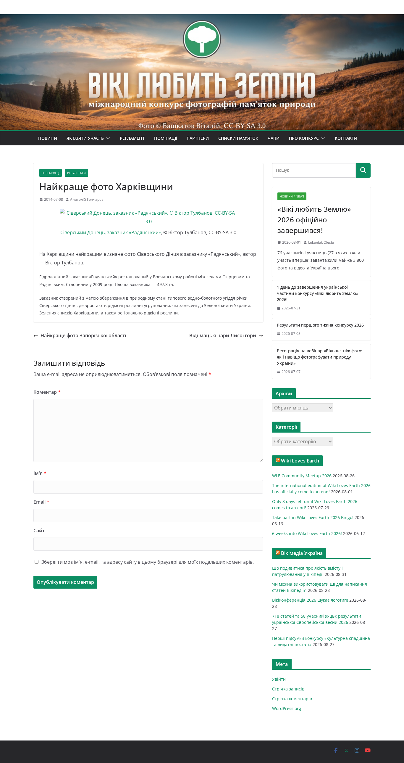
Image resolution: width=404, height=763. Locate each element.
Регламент (132, 138)
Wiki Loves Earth (300, 460)
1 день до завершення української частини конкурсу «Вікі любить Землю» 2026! (317, 293)
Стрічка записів (288, 689)
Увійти (279, 679)
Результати (76, 173)
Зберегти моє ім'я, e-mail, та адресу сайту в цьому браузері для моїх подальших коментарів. (147, 562)
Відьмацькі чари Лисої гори (222, 335)
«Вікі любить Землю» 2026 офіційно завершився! (314, 219)
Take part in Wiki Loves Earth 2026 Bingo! (312, 517)
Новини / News (292, 196)
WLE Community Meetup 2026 (302, 475)
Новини (47, 138)
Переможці (50, 173)
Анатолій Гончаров (87, 199)
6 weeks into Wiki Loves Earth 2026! (307, 533)
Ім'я (39, 473)
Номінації (165, 138)
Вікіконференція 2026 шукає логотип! (310, 600)
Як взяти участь (85, 138)
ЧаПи (273, 138)
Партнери (198, 138)
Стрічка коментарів (292, 698)
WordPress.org (286, 708)
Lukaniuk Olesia (321, 242)
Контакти (346, 138)
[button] (107, 138)
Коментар (47, 392)
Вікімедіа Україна (302, 553)
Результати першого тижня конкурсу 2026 (320, 325)
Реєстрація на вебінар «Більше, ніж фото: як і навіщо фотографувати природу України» (319, 357)
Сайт (39, 530)
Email (41, 502)
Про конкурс (304, 138)
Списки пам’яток (238, 138)
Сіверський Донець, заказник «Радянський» (110, 232)
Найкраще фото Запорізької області (83, 335)
